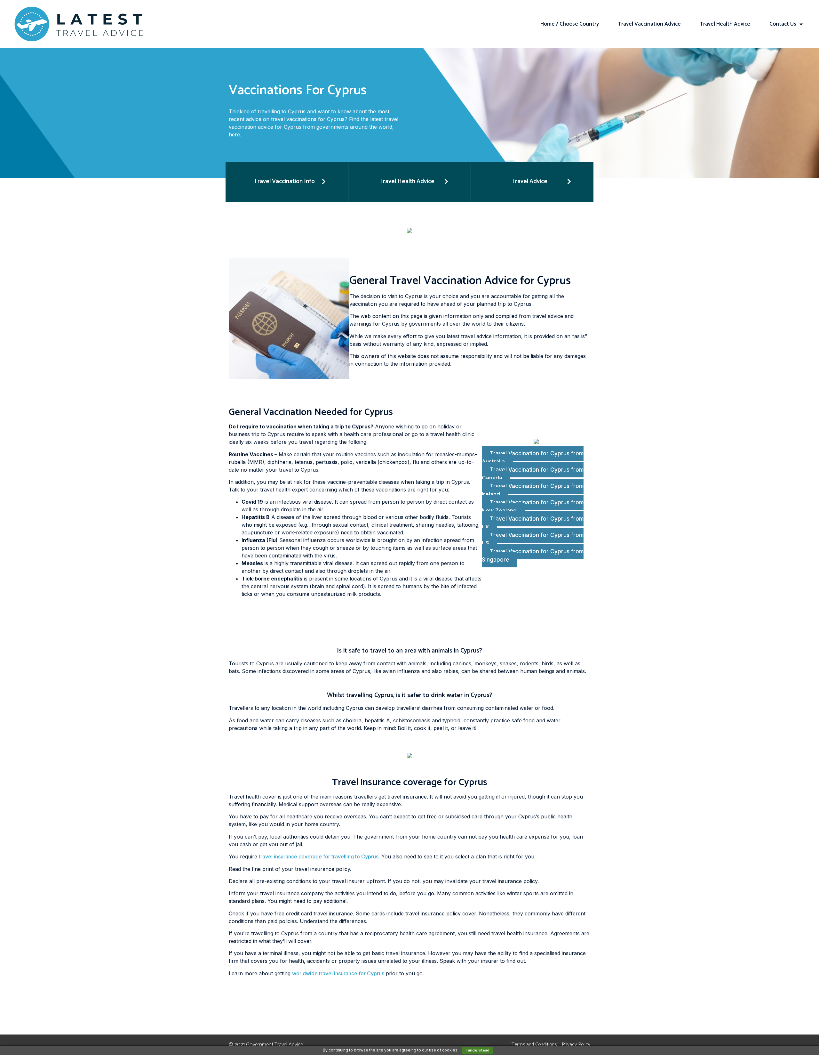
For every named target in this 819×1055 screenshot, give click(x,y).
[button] (286, 182)
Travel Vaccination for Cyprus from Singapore (533, 555)
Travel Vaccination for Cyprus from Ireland (533, 490)
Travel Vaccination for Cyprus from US (533, 539)
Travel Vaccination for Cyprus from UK (533, 523)
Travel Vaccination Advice (649, 24)
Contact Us (782, 24)
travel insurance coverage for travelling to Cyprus (318, 856)
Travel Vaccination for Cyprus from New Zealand (533, 506)
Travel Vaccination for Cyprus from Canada (533, 474)
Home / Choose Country (569, 24)
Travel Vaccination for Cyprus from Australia (533, 457)
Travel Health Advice (725, 24)
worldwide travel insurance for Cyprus (338, 973)
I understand (477, 1050)
